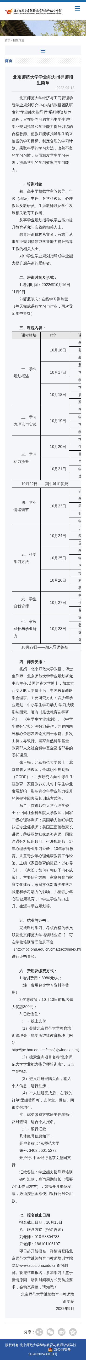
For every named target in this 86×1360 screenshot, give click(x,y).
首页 (8, 40)
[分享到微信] (50, 1332)
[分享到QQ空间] (73, 1332)
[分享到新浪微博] (61, 1332)
